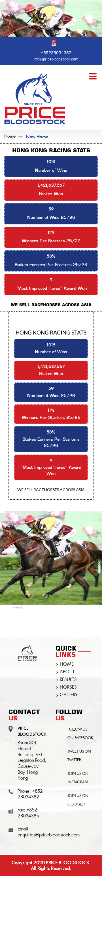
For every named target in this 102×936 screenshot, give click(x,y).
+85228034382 (55, 52)
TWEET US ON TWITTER (79, 756)
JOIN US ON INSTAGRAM (77, 778)
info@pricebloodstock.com (55, 59)
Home (10, 136)
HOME (67, 664)
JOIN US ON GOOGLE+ (77, 800)
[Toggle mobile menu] (93, 76)
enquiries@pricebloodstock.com (49, 835)
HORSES (68, 687)
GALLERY (69, 695)
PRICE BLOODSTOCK (67, 863)
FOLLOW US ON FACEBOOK (80, 734)
